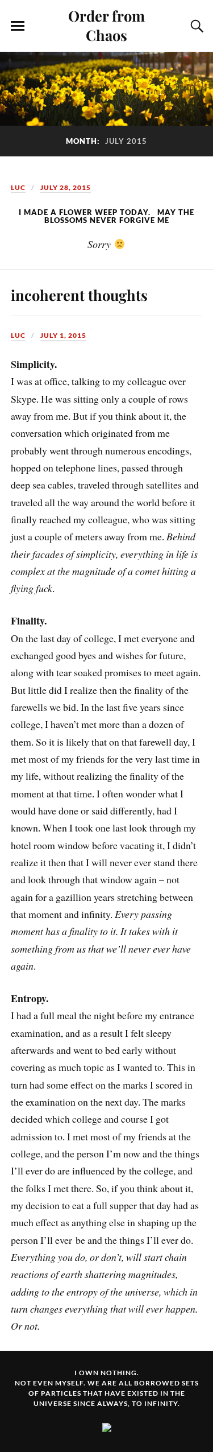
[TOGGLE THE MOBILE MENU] (17, 26)
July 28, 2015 (65, 187)
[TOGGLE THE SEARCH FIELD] (195, 26)
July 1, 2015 (63, 335)
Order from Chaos (106, 25)
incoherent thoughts (79, 294)
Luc (18, 187)
